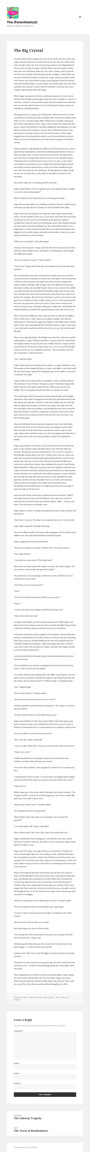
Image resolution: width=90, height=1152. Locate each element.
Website (17, 1083)
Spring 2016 (50, 997)
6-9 (59, 997)
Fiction (63, 997)
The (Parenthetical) (22, 22)
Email (17, 1073)
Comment (19, 1031)
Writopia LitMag (36, 997)
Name (17, 1063)
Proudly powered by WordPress (26, 1147)
